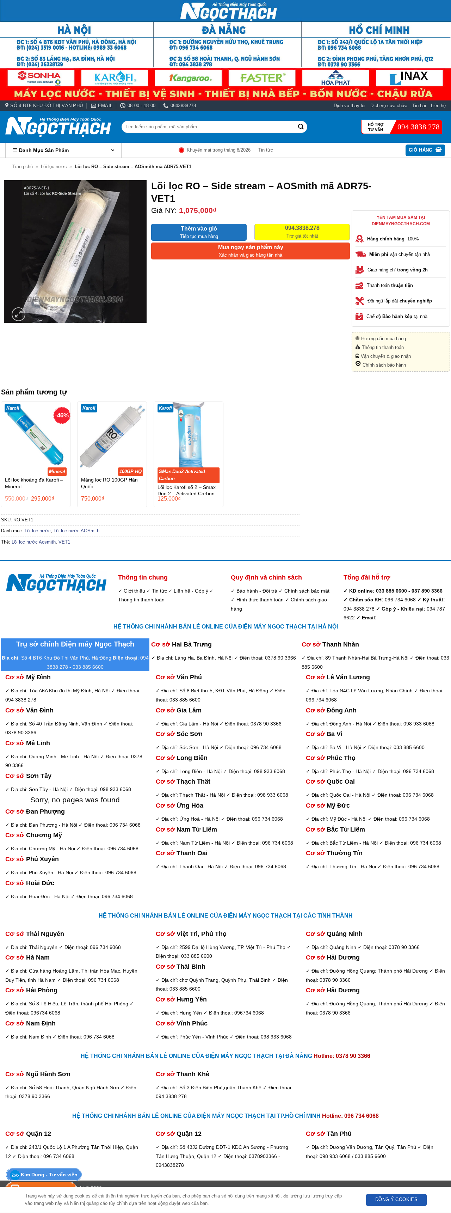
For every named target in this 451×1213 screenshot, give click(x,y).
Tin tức (265, 150)
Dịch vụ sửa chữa (388, 105)
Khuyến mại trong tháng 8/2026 (219, 150)
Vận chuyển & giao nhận (386, 356)
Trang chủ (22, 166)
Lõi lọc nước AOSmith (76, 530)
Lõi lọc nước (54, 166)
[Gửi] (301, 127)
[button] (425, 150)
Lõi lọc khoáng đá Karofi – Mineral (34, 483)
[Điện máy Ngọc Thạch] (58, 127)
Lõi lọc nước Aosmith (34, 542)
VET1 (64, 542)
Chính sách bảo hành (384, 365)
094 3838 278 (418, 127)
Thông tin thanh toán (383, 347)
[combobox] (214, 127)
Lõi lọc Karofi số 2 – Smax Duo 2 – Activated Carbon (186, 490)
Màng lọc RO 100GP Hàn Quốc (109, 483)
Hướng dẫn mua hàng (383, 338)
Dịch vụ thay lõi (349, 105)
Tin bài (419, 105)
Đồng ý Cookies (396, 1199)
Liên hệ (438, 105)
